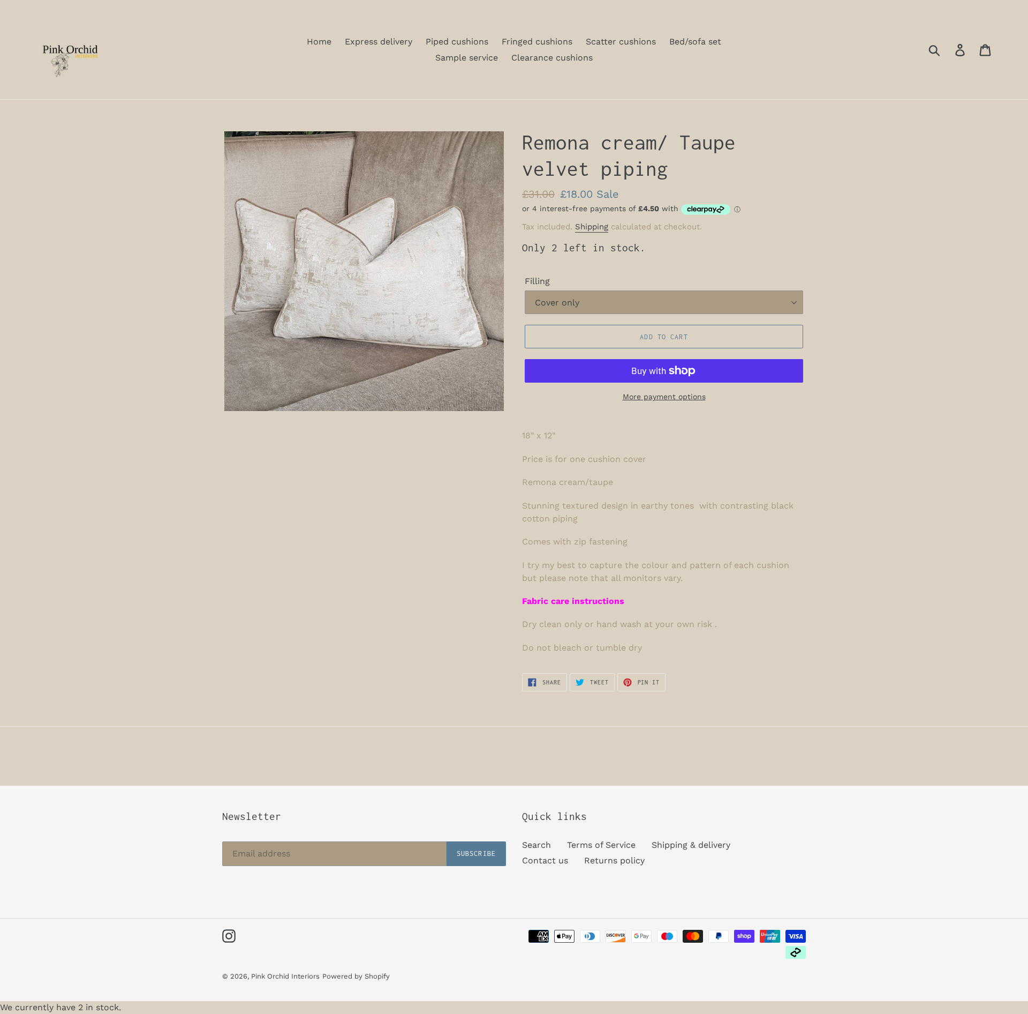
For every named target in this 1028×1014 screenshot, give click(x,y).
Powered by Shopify (356, 976)
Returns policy (614, 860)
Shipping (591, 227)
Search (536, 845)
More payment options (664, 396)
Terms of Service (601, 845)
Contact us (545, 860)
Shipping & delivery (691, 845)
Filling (537, 281)
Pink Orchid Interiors (285, 976)
